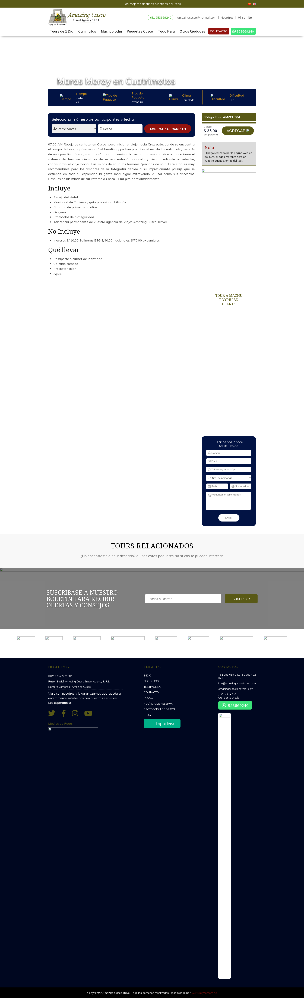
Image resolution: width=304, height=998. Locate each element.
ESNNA (148, 698)
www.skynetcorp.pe (204, 992)
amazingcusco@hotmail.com (196, 17)
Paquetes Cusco (140, 31)
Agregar (236, 130)
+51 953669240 (160, 17)
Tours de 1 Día (61, 31)
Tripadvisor (166, 723)
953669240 (245, 31)
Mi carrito (245, 17)
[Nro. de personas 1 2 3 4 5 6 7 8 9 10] (228, 478)
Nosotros (227, 17)
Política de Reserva (158, 703)
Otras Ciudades (192, 31)
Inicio (147, 675)
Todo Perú (166, 31)
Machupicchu (111, 31)
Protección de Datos (159, 709)
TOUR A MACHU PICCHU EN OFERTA (228, 299)
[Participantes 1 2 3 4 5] (74, 128)
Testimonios (153, 686)
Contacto (218, 31)
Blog (147, 715)
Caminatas (87, 31)
